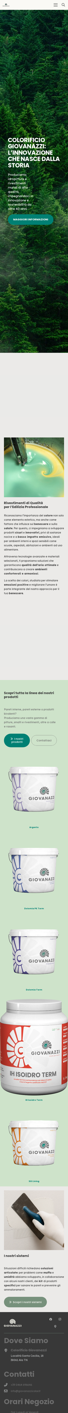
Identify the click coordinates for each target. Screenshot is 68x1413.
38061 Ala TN (19, 1360)
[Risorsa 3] (6, 5)
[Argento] (34, 757)
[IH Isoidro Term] (34, 1001)
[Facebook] (51, 1319)
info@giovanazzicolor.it (25, 1391)
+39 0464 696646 (21, 1384)
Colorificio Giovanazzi (29, 1350)
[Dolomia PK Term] (34, 838)
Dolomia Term (34, 989)
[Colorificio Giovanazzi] (7, 1350)
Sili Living (34, 1181)
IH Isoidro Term (34, 1100)
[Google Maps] (55, 1326)
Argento (34, 827)
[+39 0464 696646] (7, 1384)
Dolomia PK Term (34, 908)
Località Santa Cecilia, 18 (27, 1355)
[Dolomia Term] (34, 920)
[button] (55, 5)
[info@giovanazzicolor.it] (7, 1391)
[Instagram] (59, 1319)
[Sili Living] (34, 1111)
